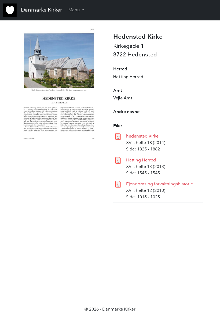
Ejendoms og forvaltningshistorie (159, 184)
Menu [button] (74, 10)
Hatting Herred (141, 160)
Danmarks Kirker (41, 10)
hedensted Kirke (142, 136)
